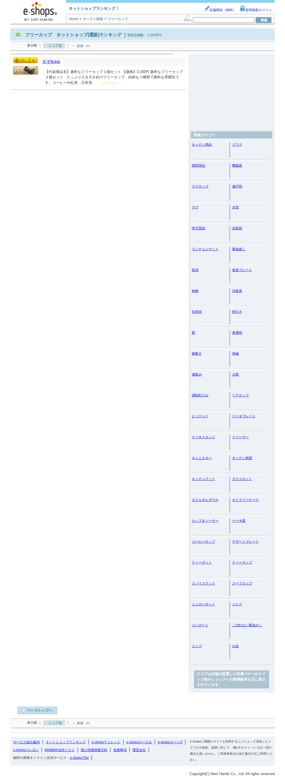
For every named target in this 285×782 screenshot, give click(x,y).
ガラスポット (242, 479)
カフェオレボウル (205, 500)
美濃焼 (237, 333)
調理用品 (198, 165)
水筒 (235, 207)
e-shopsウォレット (106, 742)
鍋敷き (197, 353)
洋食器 (237, 291)
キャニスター (202, 458)
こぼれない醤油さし (247, 625)
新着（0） (84, 46)
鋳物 (195, 291)
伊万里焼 (198, 228)
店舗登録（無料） (222, 10)
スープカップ (242, 583)
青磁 (235, 353)
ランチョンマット (205, 249)
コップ (197, 646)
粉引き (237, 312)
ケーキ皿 (238, 521)
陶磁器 (237, 165)
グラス (237, 145)
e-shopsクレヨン (26, 750)
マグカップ (200, 186)
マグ (195, 207)
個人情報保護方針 (94, 750)
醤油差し (238, 249)
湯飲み (197, 374)
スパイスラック (203, 583)
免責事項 (120, 750)
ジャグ (237, 604)
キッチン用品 (202, 145)
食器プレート (242, 270)
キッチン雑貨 (242, 458)
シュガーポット (203, 604)
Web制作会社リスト (60, 750)
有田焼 (197, 312)
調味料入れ (200, 395)
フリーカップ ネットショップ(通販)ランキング (73, 34)
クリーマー (240, 437)
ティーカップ (242, 562)
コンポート (200, 625)
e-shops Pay (79, 758)
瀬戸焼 (237, 186)
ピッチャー (200, 416)
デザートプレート (245, 542)
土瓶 (235, 374)
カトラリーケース (245, 500)
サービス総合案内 (26, 742)
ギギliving (51, 61)
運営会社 (139, 750)
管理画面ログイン (258, 10)
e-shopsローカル (139, 742)
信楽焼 (237, 228)
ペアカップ (240, 395)
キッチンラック (203, 479)
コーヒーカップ (203, 542)
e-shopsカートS (170, 742)
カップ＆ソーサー (205, 521)
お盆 (235, 646)
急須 (195, 270)
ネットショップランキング (66, 742)
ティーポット (202, 562)
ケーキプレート (243, 416)
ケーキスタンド (203, 437)
